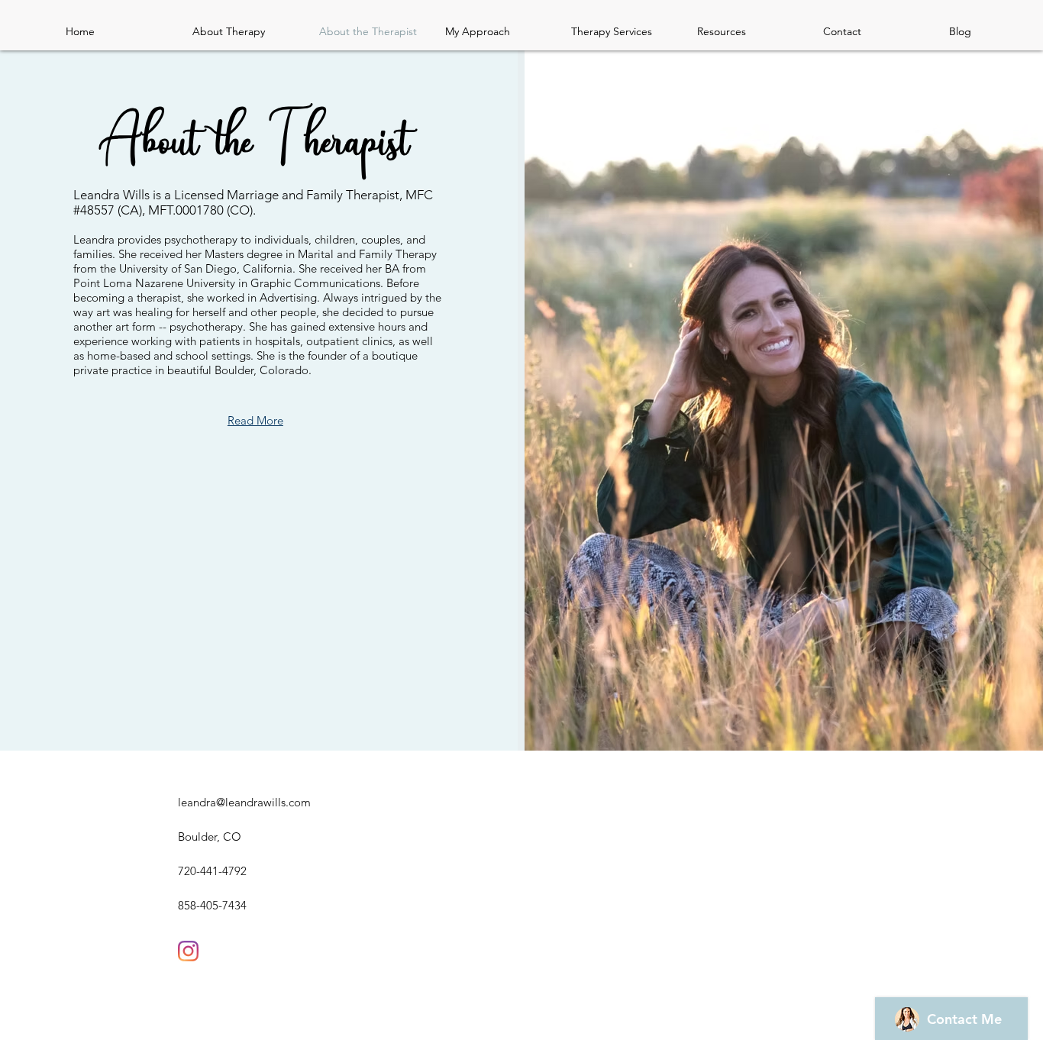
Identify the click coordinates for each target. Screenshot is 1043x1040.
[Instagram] (188, 951)
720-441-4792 (212, 871)
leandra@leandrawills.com (244, 802)
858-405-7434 (212, 905)
